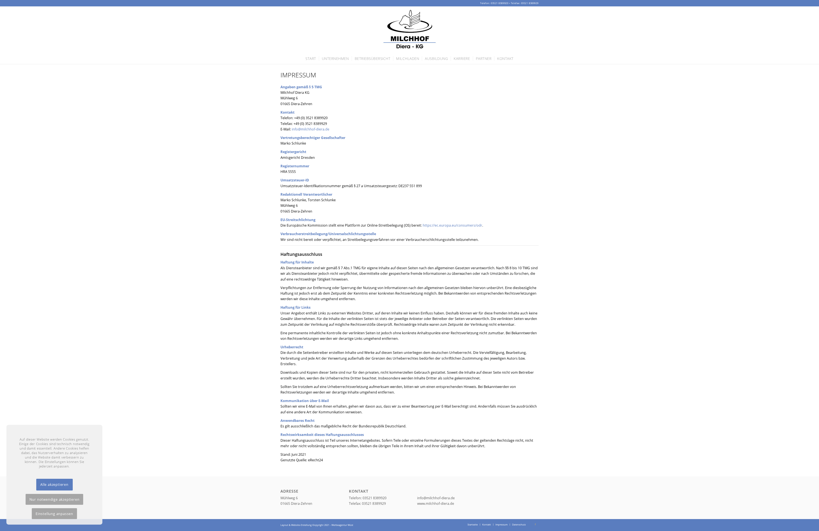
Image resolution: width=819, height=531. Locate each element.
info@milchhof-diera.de (310, 129)
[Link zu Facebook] (535, 524)
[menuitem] (311, 58)
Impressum (298, 75)
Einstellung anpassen (54, 513)
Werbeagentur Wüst (342, 525)
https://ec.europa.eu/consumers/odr (452, 225)
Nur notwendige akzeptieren (54, 499)
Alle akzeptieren (54, 484)
